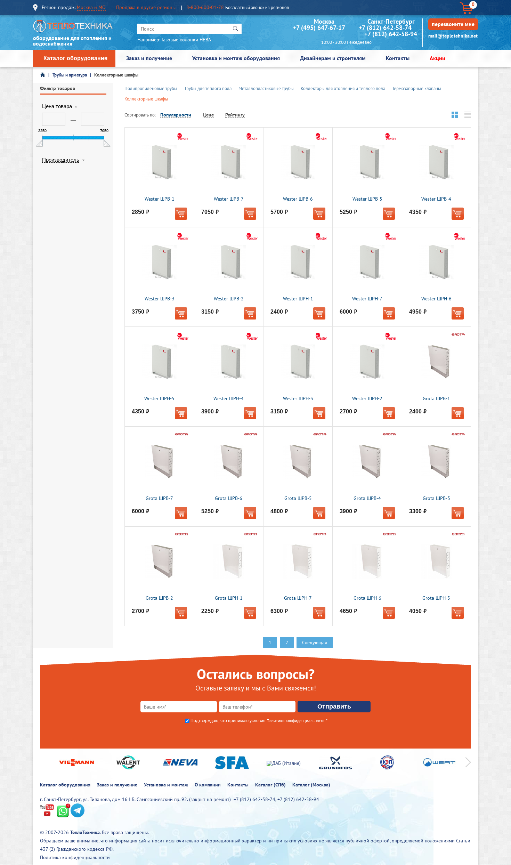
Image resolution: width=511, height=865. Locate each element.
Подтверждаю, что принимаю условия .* (258, 720)
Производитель (60, 160)
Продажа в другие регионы (146, 7)
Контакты (397, 58)
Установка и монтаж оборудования (236, 58)
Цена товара (57, 106)
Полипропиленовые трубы (150, 88)
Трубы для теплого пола (208, 88)
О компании (208, 785)
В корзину (181, 214)
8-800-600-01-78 (205, 7)
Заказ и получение (149, 58)
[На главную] (73, 28)
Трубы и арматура (69, 75)
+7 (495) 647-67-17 (319, 28)
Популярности (175, 115)
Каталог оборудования (75, 58)
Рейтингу (235, 115)
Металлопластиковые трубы (266, 88)
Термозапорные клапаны (416, 88)
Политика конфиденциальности (75, 857)
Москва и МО (91, 7)
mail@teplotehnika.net (453, 36)
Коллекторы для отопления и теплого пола (343, 88)
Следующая (314, 642)
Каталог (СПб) (270, 785)
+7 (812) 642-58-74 (385, 28)
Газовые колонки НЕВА (186, 40)
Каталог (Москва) (311, 785)
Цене (208, 115)
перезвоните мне (453, 24)
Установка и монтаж (166, 785)
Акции (437, 58)
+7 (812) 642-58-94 (390, 34)
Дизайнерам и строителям (333, 58)
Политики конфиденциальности (296, 720)
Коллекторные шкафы (116, 75)
